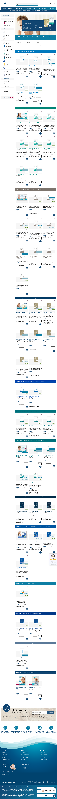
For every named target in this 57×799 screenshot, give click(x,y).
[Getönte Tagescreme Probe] (49, 116)
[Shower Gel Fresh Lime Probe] (49, 534)
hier (3, 719)
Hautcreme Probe (33, 65)
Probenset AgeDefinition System (21, 313)
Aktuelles (3, 752)
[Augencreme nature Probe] (22, 389)
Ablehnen (45, 795)
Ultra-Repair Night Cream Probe (48, 340)
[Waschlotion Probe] (35, 167)
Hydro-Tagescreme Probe (21, 148)
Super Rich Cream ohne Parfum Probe (20, 257)
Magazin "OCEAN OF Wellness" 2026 (35, 688)
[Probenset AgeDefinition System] (22, 306)
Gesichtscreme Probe (21, 599)
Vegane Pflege (42, 757)
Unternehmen (4, 754)
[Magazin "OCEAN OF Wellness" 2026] (35, 680)
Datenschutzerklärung (18, 717)
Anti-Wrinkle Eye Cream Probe (49, 312)
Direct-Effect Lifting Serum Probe (21, 367)
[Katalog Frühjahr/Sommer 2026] (22, 680)
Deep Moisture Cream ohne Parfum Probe (35, 230)
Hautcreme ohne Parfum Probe (48, 66)
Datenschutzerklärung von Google (19, 795)
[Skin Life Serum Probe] (35, 249)
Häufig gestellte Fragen (25, 754)
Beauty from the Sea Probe (21, 65)
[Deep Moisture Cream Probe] (22, 223)
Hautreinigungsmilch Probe (35, 122)
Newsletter (23, 759)
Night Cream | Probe (34, 425)
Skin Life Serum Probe (33, 256)
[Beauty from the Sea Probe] (22, 59)
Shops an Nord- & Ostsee (7, 755)
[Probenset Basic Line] (22, 116)
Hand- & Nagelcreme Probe (21, 628)
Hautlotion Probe (19, 92)
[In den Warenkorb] (27, 76)
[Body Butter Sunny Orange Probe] (35, 534)
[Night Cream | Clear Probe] (35, 419)
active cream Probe (20, 657)
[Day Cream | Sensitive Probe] (49, 448)
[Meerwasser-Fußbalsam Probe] (35, 621)
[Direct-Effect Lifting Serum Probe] (22, 359)
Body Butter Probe (34, 542)
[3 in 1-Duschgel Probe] (49, 504)
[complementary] (28, 792)
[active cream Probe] (22, 651)
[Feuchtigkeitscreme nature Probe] (35, 389)
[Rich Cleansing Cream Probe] (35, 197)
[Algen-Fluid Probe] (49, 142)
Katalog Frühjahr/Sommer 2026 (21, 688)
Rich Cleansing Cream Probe (35, 204)
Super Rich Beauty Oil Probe (48, 256)
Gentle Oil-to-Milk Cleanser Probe (34, 313)
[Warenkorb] (54, 2)
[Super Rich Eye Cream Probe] (49, 197)
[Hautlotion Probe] (22, 85)
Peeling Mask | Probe (48, 425)
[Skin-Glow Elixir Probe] (35, 359)
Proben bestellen (43, 755)
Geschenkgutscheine (44, 759)
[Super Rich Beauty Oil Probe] (49, 249)
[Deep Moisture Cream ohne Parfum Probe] (35, 223)
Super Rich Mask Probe (20, 283)
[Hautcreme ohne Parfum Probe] (49, 59)
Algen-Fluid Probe (46, 148)
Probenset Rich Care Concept (22, 204)
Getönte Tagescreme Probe (48, 122)
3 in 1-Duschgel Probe (47, 511)
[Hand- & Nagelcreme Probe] (22, 621)
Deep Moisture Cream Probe (21, 229)
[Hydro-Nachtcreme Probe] (35, 142)
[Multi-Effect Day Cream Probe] (22, 332)
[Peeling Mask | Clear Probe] (49, 419)
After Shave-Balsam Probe (21, 511)
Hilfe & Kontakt (23, 755)
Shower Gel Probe (49, 541)
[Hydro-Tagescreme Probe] (22, 142)
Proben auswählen (44, 10)
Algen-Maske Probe (20, 174)
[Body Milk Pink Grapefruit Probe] (22, 561)
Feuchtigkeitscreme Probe (34, 397)
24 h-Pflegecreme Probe (34, 511)
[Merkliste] (47, 2)
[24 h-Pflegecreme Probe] (35, 504)
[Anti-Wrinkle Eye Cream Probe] (49, 306)
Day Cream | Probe (21, 425)
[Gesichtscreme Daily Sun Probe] (22, 591)
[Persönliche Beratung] (13, 766)
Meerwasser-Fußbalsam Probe (35, 628)
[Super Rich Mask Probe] (22, 276)
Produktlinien (42, 752)
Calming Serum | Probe (34, 483)
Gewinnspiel (42, 760)
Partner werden (5, 760)
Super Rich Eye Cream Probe (48, 204)
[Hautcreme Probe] (35, 59)
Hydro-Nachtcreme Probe (34, 148)
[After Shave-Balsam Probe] (22, 504)
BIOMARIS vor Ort (5, 757)
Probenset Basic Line (20, 122)
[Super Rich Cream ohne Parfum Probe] (22, 249)
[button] (5, 729)
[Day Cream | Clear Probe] (22, 419)
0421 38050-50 (5, 768)
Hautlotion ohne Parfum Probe (34, 93)
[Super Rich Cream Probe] (49, 223)
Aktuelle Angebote (43, 754)
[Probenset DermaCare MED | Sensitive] (22, 448)
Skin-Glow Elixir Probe (33, 366)
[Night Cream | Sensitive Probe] (22, 475)
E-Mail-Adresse (35, 709)
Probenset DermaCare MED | (21, 456)
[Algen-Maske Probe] (22, 167)
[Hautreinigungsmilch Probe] (35, 116)
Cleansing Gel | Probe (34, 456)
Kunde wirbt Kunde (24, 757)
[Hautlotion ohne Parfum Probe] (35, 85)
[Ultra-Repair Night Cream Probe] (49, 332)
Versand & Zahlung (24, 752)
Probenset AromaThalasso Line (21, 542)
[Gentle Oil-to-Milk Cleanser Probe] (35, 306)
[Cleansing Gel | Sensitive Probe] (35, 448)
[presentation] (17, 4)
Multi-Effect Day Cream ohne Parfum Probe (35, 340)
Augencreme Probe (21, 396)
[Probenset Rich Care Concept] (22, 197)
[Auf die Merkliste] (28, 54)
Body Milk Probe (21, 568)
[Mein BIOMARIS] (51, 2)
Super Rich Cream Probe (48, 229)
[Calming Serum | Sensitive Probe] (35, 475)
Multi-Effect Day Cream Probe (22, 339)
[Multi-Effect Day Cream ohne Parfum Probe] (35, 332)
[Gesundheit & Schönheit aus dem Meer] (5, 4)
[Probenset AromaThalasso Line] (22, 534)
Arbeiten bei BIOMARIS (6, 759)
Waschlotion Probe (33, 174)
